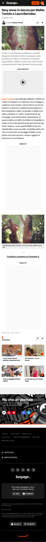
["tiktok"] (4, 413)
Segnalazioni (15, 434)
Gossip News (5, 332)
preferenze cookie (8, 440)
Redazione (36, 437)
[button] (42, 23)
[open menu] (2, 3)
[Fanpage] (23, 477)
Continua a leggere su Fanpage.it (23, 256)
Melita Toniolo (7, 99)
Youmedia (5, 434)
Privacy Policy (27, 434)
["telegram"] (29, 413)
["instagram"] (9, 413)
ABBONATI (35, 3)
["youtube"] (14, 413)
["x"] (19, 413)
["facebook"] (24, 413)
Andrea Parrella (17, 23)
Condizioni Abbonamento (21, 437)
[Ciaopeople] (23, 536)
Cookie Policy (6, 437)
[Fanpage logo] (12, 3)
